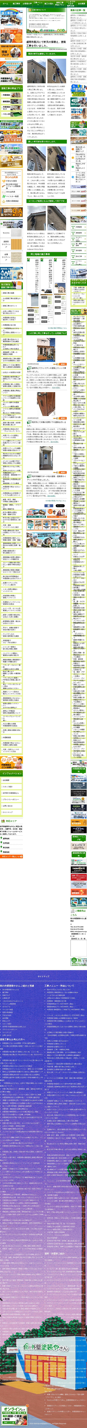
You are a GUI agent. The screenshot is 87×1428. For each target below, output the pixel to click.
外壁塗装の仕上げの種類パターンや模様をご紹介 (79, 728)
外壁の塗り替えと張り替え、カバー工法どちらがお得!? (20, 1123)
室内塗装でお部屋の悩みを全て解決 (59, 1069)
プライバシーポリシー (11, 799)
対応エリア (6, 1021)
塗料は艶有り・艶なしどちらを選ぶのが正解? (79, 542)
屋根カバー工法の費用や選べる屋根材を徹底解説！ (64, 1055)
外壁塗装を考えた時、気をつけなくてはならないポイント (21, 1197)
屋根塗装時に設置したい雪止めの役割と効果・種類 (11, 545)
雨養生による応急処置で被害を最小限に (79, 645)
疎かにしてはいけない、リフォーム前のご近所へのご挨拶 (21, 1094)
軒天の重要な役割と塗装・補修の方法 (10, 513)
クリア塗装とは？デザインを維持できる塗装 (11, 417)
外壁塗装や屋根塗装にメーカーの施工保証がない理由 (79, 478)
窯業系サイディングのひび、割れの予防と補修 (79, 530)
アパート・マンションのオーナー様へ (79, 296)
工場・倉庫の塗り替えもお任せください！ (79, 289)
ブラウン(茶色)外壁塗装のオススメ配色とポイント (79, 709)
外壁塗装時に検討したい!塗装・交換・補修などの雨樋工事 (66, 1161)
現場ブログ (38, 34)
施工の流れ (48, 4)
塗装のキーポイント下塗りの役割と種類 (79, 453)
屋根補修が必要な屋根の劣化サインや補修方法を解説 (65, 1172)
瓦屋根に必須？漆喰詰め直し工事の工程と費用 (62, 1121)
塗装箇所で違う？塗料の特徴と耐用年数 (79, 446)
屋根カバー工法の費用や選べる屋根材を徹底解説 (11, 366)
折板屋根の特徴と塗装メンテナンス (9, 597)
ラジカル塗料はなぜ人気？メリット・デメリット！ (79, 747)
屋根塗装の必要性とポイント (56, 1047)
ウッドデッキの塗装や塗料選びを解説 (11, 635)
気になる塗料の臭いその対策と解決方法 (79, 395)
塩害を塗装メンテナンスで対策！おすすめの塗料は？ (20, 1306)
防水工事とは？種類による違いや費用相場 (11, 673)
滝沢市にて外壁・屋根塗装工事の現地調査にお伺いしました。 (78, 51)
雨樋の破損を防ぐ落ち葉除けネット (9, 552)
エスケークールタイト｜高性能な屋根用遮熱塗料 (63, 1289)
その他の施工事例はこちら (57, 328)
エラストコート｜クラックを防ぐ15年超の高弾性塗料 (65, 1300)
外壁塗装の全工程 (9, 325)
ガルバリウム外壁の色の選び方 (79, 433)
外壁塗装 (11, 95)
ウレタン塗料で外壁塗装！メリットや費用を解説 (11, 404)
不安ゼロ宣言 (6, 1015)
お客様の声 (27, 4)
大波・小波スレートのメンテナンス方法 (11, 750)
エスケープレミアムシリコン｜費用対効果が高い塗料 (65, 1286)
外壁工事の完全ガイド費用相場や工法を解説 (11, 340)
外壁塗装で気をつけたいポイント (11, 488)
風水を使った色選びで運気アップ (80, 149)
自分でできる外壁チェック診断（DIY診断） (17, 1114)
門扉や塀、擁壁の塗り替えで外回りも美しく (62, 1066)
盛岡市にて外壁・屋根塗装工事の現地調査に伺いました (78, 71)
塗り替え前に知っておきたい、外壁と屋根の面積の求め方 (21, 1246)
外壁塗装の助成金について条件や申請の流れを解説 (64, 1084)
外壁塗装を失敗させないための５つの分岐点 (17, 1066)
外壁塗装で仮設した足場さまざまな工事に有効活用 (79, 491)
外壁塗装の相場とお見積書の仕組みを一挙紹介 (62, 1018)
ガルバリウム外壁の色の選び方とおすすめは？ (18, 1143)
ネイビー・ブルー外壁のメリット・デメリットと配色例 (21, 1343)
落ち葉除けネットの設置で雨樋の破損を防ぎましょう (65, 1169)
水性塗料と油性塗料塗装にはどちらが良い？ (79, 549)
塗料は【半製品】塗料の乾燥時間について (11, 712)
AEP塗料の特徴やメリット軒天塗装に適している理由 (79, 754)
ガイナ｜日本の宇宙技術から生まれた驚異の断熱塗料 (65, 1314)
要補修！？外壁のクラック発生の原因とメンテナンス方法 (21, 1169)
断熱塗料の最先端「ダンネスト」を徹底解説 (79, 632)
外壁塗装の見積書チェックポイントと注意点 (79, 363)
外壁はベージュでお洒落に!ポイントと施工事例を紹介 (79, 702)
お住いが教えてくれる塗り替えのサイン (11, 312)
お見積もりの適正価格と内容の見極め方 (79, 369)
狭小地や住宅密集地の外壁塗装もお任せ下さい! (12, 577)
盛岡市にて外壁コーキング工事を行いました (78, 22)
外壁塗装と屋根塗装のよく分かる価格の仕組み (62, 992)
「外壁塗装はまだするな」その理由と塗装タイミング (11, 331)
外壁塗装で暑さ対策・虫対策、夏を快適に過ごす (63, 1241)
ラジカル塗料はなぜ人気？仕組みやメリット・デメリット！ (22, 1377)
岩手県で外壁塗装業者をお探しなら (14, 1026)
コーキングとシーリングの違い (11, 718)
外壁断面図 (7, 737)
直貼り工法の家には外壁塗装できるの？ (79, 536)
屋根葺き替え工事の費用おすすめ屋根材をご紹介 (11, 360)
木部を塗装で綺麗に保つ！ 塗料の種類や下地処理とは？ (21, 1309)
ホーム (5, 4)
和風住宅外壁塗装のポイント (79, 562)
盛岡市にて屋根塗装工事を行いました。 (78, 16)
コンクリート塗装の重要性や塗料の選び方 (11, 654)
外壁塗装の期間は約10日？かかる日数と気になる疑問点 (21, 1074)
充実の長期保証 (7, 1012)
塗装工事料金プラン (59, 4)
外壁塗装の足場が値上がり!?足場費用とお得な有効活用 (65, 1244)
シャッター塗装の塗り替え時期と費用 (10, 648)
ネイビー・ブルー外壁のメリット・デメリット (79, 677)
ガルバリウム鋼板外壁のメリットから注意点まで (79, 427)
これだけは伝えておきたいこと (12, 1001)
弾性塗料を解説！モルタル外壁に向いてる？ (79, 722)
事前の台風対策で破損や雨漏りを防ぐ (79, 638)
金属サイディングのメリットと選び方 (10, 584)
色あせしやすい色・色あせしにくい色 (80, 167)
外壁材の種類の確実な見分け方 (79, 414)
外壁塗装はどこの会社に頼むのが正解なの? (17, 1220)
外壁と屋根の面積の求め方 (11, 731)
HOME (29, 34)
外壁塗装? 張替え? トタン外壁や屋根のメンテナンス (64, 1101)
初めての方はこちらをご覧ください (59, 989)
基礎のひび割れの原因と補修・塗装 (79, 651)
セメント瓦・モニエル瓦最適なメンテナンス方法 (11, 609)
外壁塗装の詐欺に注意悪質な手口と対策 (79, 376)
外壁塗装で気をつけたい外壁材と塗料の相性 (11, 744)
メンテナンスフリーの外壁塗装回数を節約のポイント (79, 421)
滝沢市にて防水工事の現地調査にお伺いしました (78, 35)
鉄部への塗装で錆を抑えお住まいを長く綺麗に (11, 616)
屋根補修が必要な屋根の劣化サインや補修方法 (11, 558)
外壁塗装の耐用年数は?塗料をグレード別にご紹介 (11, 379)
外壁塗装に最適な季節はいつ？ (11, 392)
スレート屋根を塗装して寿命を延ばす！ (60, 1229)
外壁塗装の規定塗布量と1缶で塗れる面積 (79, 587)
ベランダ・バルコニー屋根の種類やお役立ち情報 (11, 667)
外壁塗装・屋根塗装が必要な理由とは (15, 1109)
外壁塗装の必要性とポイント (56, 1044)
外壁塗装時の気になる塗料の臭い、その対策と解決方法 (21, 1097)
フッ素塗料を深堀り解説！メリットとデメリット (79, 715)
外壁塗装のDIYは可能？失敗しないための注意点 (79, 517)
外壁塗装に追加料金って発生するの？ (79, 344)
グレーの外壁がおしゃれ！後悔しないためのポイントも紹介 (22, 1346)
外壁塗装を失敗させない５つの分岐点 (79, 337)
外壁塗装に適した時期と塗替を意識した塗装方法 (11, 385)
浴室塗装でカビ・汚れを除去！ (10, 641)
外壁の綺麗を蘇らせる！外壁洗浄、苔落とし (79, 594)
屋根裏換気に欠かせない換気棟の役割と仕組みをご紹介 (21, 1303)
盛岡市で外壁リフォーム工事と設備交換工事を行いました (78, 43)
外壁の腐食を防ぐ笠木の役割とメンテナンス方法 (11, 532)
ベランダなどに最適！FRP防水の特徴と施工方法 (11, 680)
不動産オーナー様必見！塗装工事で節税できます (79, 485)
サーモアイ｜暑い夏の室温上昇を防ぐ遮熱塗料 (62, 1269)
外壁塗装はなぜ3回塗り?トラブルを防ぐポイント (12, 494)
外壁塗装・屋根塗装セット (11, 108)
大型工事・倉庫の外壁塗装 (56, 1232)
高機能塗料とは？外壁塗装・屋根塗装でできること (11, 475)
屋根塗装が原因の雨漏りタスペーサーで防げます (11, 571)
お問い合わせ (8, 806)
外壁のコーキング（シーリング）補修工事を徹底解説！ (65, 1092)
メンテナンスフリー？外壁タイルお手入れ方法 (79, 555)
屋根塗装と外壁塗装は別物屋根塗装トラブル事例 (11, 481)
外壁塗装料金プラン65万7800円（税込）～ (61, 1004)
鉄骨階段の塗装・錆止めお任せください (11, 622)
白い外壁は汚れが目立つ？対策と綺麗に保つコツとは (79, 696)
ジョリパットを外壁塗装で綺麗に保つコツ (79, 574)
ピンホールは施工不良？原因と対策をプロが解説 (11, 462)
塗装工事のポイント (10, 306)
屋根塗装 (11, 101)
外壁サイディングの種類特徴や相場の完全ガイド (11, 449)
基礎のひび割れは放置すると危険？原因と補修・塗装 (20, 1328)
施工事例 (16, 4)
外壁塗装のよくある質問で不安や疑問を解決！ (79, 325)
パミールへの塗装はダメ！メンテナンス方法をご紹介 (79, 619)
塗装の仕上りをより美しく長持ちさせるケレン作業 (11, 468)
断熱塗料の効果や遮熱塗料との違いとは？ (79, 626)
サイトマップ (8, 812)
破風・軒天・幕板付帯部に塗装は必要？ (11, 500)
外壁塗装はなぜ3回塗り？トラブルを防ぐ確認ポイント (20, 1200)
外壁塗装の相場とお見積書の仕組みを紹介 (79, 357)
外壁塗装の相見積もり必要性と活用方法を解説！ (79, 350)
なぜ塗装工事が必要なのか (11, 299)
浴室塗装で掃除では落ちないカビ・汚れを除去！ (63, 1198)
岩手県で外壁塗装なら (11, 793)
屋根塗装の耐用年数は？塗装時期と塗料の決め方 (79, 664)
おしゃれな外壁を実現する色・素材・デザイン (79, 670)
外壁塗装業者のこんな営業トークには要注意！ (79, 510)
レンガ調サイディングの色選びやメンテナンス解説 (11, 443)
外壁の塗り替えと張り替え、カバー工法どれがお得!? (79, 408)
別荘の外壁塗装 (52, 1238)
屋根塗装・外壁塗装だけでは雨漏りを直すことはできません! (22, 1103)
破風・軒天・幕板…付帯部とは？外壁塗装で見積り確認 (65, 1135)
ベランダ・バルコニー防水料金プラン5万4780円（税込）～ (67, 1015)
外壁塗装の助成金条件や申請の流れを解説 (79, 331)
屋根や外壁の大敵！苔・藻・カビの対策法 (79, 600)
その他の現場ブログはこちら (55, 501)
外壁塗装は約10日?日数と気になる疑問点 (79, 382)
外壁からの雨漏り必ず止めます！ (58, 1041)
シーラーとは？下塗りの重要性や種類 (79, 465)
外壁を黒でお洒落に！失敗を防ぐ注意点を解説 (79, 690)
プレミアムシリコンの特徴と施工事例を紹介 (79, 735)
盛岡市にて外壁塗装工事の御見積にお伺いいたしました (78, 63)
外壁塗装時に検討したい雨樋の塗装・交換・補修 (11, 539)
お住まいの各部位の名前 (11, 372)
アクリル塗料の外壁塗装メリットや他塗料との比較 (11, 398)
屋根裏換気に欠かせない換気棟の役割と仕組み (11, 699)
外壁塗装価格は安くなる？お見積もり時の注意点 (11, 346)
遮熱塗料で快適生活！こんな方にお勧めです (62, 1291)
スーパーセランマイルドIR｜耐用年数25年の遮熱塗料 (65, 1271)
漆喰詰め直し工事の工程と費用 (79, 568)
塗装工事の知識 (8, 293)
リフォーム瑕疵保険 (9, 1004)
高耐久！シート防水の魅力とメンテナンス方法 (11, 693)
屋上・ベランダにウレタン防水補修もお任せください (11, 686)
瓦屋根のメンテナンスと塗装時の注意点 (11, 603)
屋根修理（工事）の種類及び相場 (10, 353)
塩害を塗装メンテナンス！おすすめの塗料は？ (11, 705)
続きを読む (56, 387)
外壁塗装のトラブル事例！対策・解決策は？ (79, 658)
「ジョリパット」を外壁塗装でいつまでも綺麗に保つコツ (21, 1254)
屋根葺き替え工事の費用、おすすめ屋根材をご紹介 (64, 1052)
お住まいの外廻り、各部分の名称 (13, 1126)
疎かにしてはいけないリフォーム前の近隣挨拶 (79, 389)
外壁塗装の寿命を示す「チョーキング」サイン (11, 430)
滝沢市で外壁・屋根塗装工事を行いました (78, 57)
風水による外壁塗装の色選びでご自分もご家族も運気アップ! (22, 1072)
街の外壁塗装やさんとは (10, 989)
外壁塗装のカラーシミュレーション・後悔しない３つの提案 (22, 1069)
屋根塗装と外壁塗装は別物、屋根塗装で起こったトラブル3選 (22, 1212)
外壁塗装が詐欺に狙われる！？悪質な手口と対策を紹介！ (21, 1206)
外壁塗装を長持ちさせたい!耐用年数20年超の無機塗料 (79, 472)
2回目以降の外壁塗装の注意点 (79, 440)
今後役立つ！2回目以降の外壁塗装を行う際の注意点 (64, 1064)
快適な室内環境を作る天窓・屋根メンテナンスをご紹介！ (66, 1155)
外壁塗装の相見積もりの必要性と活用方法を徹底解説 (20, 1203)
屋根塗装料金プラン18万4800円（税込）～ (61, 1007)
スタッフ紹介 (8, 787)
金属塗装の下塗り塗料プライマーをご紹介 (79, 459)
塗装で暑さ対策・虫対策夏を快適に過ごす (11, 424)
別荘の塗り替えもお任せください (79, 302)
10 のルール (6, 1007)
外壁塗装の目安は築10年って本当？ (9, 319)
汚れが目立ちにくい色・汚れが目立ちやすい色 (80, 158)
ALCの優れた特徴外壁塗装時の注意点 (10, 725)
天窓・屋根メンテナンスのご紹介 (11, 526)
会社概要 (81, 4)
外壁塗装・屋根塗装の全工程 (56, 1001)
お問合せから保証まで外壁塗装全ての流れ (61, 998)
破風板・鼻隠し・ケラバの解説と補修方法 (11, 507)
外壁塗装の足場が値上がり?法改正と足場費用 (79, 498)
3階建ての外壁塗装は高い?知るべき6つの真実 (79, 401)
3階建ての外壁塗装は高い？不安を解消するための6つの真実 (22, 1100)
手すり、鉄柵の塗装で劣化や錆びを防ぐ (11, 629)
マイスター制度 (7, 1009)
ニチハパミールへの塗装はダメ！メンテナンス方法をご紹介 (22, 1311)
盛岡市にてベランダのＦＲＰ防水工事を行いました (78, 28)
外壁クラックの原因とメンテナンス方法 (11, 436)
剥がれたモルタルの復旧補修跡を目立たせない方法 (11, 455)
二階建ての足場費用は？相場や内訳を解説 (79, 504)
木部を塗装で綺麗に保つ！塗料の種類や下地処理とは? (79, 613)
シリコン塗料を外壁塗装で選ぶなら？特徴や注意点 (11, 411)
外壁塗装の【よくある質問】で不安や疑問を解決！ (19, 1043)
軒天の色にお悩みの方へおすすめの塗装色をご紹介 (11, 519)
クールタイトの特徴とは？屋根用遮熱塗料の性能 (79, 741)
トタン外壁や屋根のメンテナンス (10, 590)
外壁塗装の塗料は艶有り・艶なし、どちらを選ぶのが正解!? (67, 1369)
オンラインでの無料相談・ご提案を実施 (79, 318)
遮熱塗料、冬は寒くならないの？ (58, 1357)
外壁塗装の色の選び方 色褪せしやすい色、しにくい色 (20, 1052)
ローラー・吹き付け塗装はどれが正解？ (79, 581)
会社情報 (5, 1018)
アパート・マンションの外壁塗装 (58, 1235)
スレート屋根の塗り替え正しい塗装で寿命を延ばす (11, 564)
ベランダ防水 (11, 114)
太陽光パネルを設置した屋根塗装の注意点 (79, 606)
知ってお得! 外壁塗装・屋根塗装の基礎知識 (17, 1106)
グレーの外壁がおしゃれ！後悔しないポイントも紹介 (79, 683)
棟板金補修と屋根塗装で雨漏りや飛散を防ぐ (11, 661)
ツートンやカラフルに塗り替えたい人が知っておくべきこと (80, 177)
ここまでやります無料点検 (56, 995)
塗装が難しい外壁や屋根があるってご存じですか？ (79, 523)
